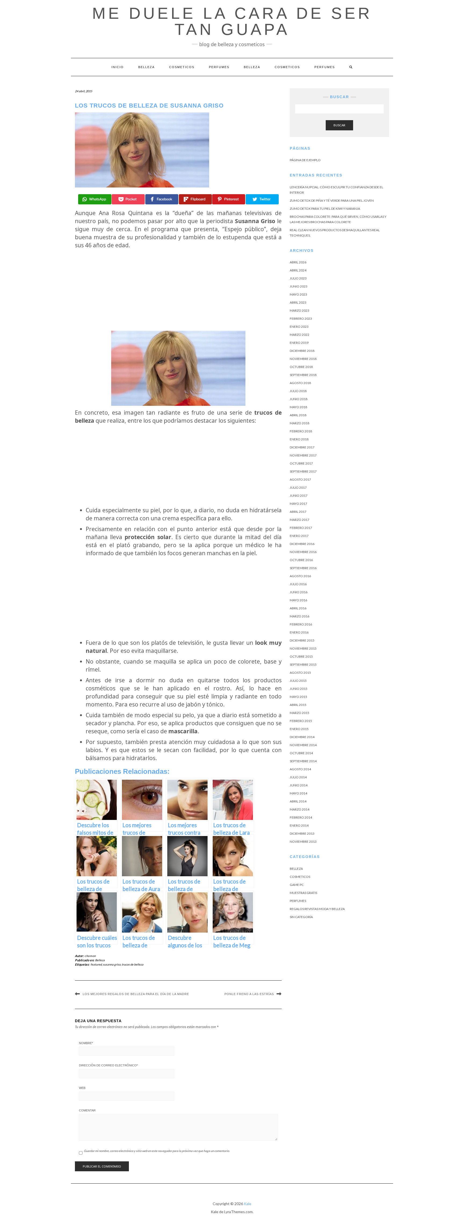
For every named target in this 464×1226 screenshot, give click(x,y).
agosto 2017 (300, 479)
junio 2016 (298, 592)
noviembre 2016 (303, 552)
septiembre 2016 (303, 568)
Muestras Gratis (303, 893)
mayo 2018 (298, 407)
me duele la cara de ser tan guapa (232, 21)
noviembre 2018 (303, 359)
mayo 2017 (298, 504)
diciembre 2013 (302, 833)
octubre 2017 (301, 463)
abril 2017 (298, 512)
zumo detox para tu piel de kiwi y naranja (325, 209)
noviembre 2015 (303, 648)
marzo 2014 (299, 809)
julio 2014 (298, 777)
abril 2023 (298, 302)
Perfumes (219, 67)
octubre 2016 (301, 560)
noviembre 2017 (303, 455)
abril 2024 (298, 270)
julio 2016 (298, 584)
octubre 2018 (301, 367)
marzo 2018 (299, 423)
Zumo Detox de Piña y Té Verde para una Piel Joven (332, 200)
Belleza (146, 67)
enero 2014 (299, 825)
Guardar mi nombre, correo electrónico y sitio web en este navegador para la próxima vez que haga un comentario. (157, 1151)
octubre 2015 (301, 656)
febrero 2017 (301, 528)
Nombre (86, 1043)
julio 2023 (298, 278)
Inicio (117, 67)
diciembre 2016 (302, 544)
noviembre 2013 (303, 842)
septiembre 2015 (303, 664)
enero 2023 (299, 327)
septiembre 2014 (303, 761)
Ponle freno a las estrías (249, 994)
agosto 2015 (300, 673)
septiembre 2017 (303, 471)
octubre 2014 (301, 753)
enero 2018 (299, 439)
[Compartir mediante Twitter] (262, 199)
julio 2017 (298, 487)
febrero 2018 (301, 431)
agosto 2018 (300, 383)
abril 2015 (298, 705)
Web (82, 1087)
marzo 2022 (299, 335)
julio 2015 (298, 681)
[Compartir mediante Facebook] (161, 199)
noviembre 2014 (303, 745)
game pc (297, 885)
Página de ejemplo (305, 160)
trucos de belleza (132, 964)
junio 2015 (298, 689)
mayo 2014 (298, 793)
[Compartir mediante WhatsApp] (94, 199)
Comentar (87, 1110)
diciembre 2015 (302, 640)
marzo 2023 (299, 310)
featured (96, 964)
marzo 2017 (299, 520)
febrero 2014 (301, 817)
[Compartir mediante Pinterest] (228, 199)
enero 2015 (299, 729)
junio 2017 (298, 496)
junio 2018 (298, 399)
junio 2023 (298, 286)
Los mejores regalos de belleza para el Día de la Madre (136, 994)
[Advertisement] (178, 289)
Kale (247, 1203)
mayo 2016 (298, 600)
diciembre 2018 (302, 351)
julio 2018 (298, 391)
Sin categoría (301, 917)
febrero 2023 (301, 318)
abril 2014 (298, 801)
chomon (90, 956)
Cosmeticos (181, 67)
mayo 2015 (298, 697)
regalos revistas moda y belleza (317, 909)
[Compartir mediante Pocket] (128, 199)
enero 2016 (299, 632)
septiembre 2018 (303, 375)
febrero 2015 (301, 721)
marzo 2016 (299, 616)
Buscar (339, 125)
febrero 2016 (301, 624)
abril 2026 (298, 262)
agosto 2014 (300, 769)
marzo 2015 (299, 713)
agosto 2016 (300, 576)
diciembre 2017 (302, 447)
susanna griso (112, 964)
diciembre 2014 (302, 737)
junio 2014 (298, 785)
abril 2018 (298, 415)
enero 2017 (299, 536)
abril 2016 (298, 608)
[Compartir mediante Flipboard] (195, 199)
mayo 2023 (298, 294)
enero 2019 (299, 343)
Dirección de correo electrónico (108, 1065)
